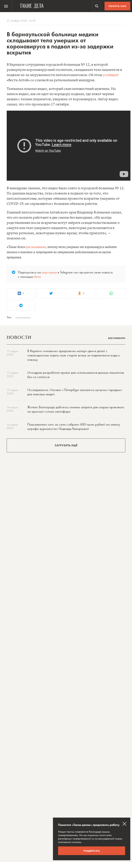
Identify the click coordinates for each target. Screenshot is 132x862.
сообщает (111, 75)
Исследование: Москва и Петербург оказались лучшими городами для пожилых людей (74, 392)
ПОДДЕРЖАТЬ (91, 850)
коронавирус (23, 317)
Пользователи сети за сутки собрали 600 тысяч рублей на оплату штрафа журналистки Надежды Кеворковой (73, 426)
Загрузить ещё (66, 445)
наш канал (49, 272)
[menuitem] (6, 6)
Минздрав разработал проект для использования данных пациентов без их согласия (75, 374)
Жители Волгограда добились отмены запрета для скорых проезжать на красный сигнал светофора (75, 409)
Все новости (116, 338)
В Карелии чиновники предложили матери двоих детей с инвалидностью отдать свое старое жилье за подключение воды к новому (73, 355)
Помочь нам (117, 6)
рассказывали (36, 247)
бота (37, 276)
